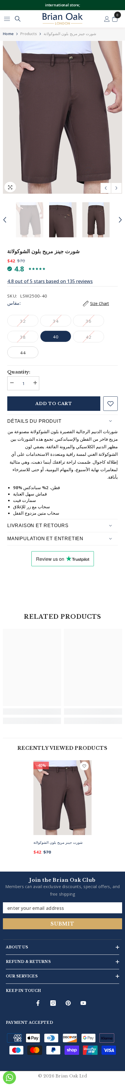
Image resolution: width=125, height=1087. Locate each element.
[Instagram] (53, 1003)
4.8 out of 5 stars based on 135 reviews (50, 281)
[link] (32, 711)
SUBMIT (62, 924)
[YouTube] (83, 1003)
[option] (62, 117)
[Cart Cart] (115, 19)
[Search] (17, 18)
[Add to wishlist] (110, 403)
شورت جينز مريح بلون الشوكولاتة (58, 842)
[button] (106, 188)
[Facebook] (38, 1003)
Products (28, 33)
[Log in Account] (107, 19)
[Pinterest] (68, 1003)
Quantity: (19, 372)
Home (8, 33)
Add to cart (53, 403)
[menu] (7, 19)
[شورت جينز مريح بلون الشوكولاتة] (62, 797)
